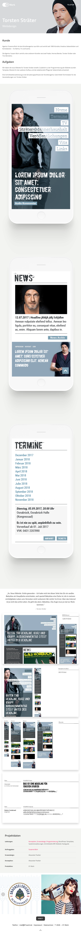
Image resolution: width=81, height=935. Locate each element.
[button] (78, 5)
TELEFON (70, 4)
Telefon (15, 925)
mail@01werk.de (25, 925)
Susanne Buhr (33, 849)
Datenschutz (48, 925)
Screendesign (41, 841)
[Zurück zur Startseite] (8, 5)
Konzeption (32, 841)
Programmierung (52, 841)
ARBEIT (40, 918)
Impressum (38, 925)
